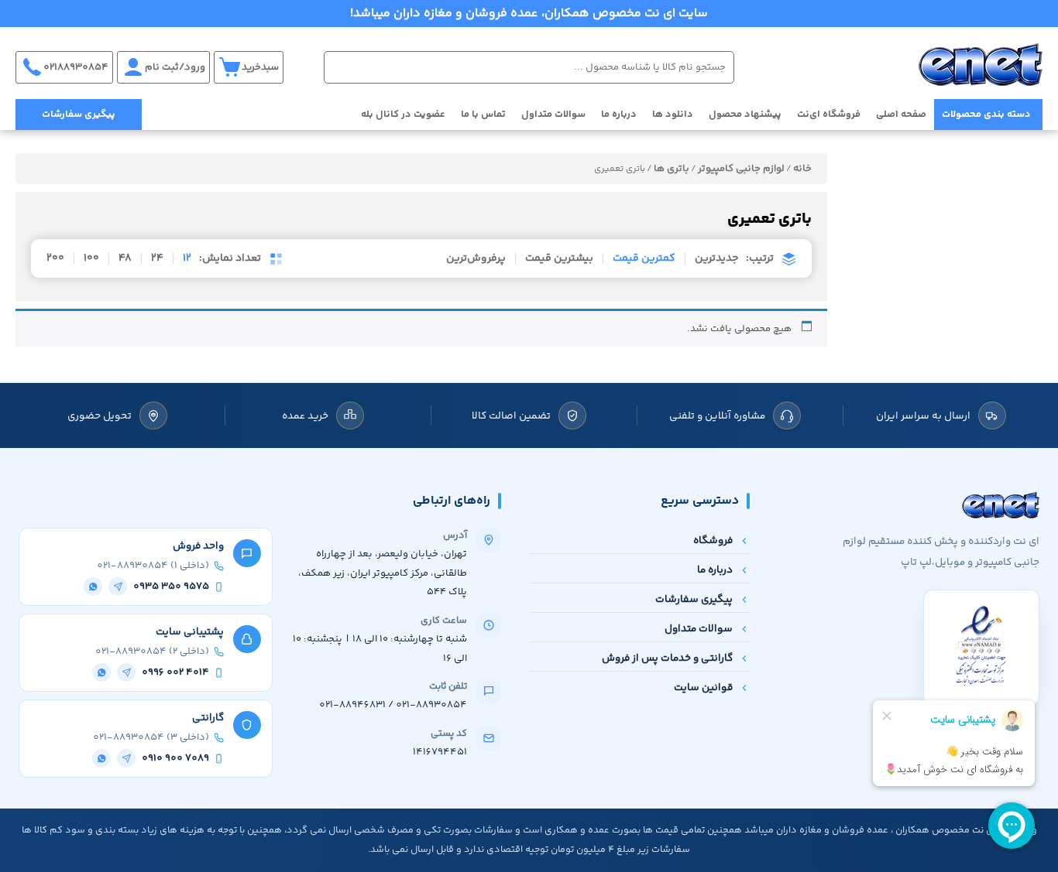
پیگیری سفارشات (78, 114)
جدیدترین (716, 258)
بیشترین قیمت (559, 258)
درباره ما (619, 114)
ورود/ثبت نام (175, 67)
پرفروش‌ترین (476, 258)
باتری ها (671, 168)
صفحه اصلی (901, 114)
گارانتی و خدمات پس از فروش (667, 658)
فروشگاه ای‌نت (828, 114)
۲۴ (157, 258)
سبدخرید (260, 67)
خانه (802, 168)
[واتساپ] (93, 586)
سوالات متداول (553, 114)
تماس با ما (483, 114)
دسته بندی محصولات (986, 114)
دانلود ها (672, 114)
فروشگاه (713, 540)
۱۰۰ (91, 258)
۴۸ (125, 258)
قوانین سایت (703, 687)
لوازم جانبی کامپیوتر (741, 168)
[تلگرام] (117, 586)
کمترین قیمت (644, 258)
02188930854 (75, 67)
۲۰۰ (55, 258)
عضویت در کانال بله (403, 114)
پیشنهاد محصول (745, 114)
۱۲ (187, 258)
